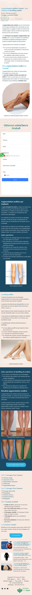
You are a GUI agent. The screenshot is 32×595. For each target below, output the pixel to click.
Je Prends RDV (16, 535)
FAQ (18, 579)
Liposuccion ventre (8, 480)
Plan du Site (18, 581)
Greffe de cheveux (8, 495)
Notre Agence (11, 579)
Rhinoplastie (6, 493)
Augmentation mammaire (10, 482)
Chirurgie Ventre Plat (9, 491)
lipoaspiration (20, 304)
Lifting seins (6, 483)
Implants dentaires (8, 497)
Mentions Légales (7, 581)
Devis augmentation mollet (16, 465)
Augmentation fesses (9, 485)
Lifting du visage (7, 478)
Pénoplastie (6, 499)
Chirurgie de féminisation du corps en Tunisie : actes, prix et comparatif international (21, 564)
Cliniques (26, 581)
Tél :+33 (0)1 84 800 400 (16, 583)
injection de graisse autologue (12, 39)
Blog (23, 579)
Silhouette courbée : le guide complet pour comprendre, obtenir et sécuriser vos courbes (22, 554)
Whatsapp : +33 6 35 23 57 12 (16, 585)
